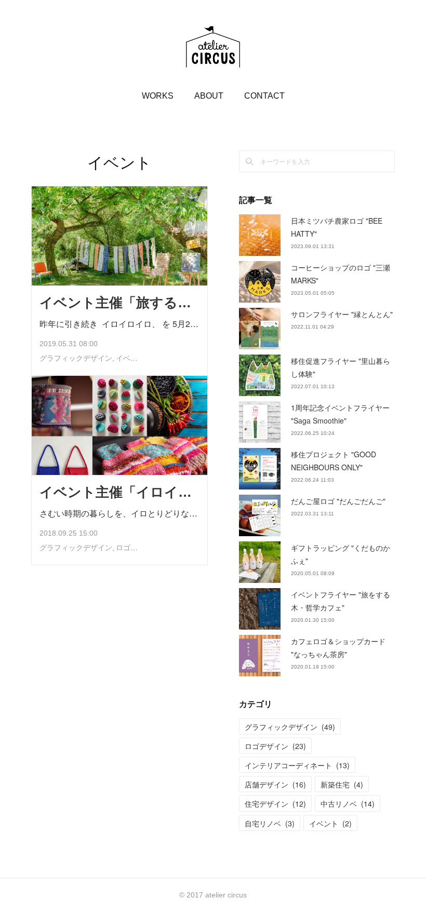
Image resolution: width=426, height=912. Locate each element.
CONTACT (264, 95)
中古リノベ (348, 803)
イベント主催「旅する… (115, 302)
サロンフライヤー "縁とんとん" (342, 314)
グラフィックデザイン (75, 358)
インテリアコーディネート (297, 765)
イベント (130, 358)
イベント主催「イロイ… (115, 492)
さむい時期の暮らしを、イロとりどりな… (118, 513)
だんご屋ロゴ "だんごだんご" (338, 501)
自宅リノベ (270, 823)
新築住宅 (342, 784)
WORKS (158, 95)
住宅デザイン (275, 803)
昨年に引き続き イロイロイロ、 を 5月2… (118, 324)
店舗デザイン (275, 784)
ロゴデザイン (137, 547)
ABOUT (208, 95)
